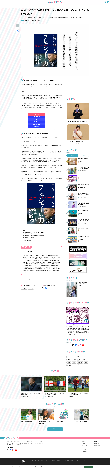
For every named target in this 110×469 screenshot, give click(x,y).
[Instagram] (79, 345)
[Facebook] (76, 345)
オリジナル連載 (96, 443)
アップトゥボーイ (85, 453)
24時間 (72, 155)
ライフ (22, 20)
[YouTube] (83, 345)
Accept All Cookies (88, 466)
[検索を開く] (105, 2)
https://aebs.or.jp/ (42, 461)
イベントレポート (85, 449)
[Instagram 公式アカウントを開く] (13, 450)
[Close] (108, 467)
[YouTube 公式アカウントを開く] (16, 450)
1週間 (83, 155)
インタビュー (84, 445)
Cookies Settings (79, 466)
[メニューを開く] (108, 2)
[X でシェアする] (18, 29)
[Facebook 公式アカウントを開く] (10, 450)
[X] (73, 345)
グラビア (83, 447)
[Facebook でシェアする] (18, 31)
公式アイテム (84, 454)
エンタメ (83, 443)
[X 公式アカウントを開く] (7, 450)
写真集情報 (84, 451)
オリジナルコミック (97, 445)
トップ (21, 434)
